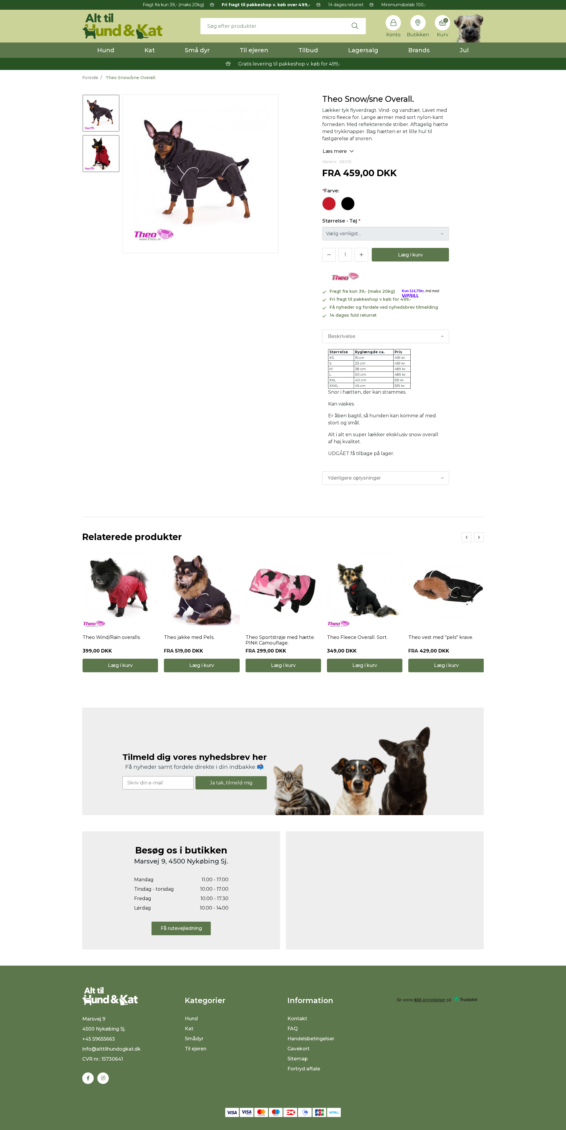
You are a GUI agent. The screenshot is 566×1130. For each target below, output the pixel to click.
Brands (419, 50)
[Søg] (355, 26)
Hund (105, 50)
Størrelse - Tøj (341, 221)
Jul (464, 50)
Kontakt (297, 1018)
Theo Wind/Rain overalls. (112, 637)
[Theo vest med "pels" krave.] (446, 590)
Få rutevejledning (181, 928)
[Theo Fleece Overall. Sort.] (364, 590)
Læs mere (335, 151)
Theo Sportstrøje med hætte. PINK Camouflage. (280, 640)
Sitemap (297, 1059)
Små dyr (197, 50)
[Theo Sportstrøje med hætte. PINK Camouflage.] (283, 590)
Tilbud (308, 50)
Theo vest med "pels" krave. (440, 637)
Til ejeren (254, 50)
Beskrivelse (341, 336)
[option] (101, 113)
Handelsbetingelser (310, 1038)
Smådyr (194, 1038)
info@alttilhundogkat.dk (111, 1049)
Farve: (330, 191)
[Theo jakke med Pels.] (201, 590)
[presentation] (466, 537)
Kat (149, 50)
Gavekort (298, 1048)
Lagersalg (363, 50)
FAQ (292, 1028)
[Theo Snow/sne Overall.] (101, 113)
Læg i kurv (410, 255)
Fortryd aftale (303, 1069)
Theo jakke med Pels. (189, 637)
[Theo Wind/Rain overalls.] (120, 590)
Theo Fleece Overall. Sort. (357, 637)
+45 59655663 (98, 1039)
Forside (90, 77)
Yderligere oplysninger (354, 478)
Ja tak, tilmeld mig (231, 783)
